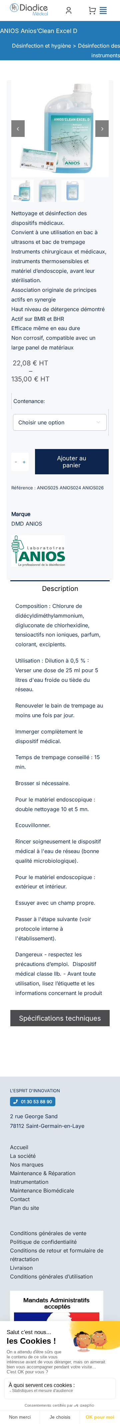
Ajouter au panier (71, 462)
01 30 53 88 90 (36, 1101)
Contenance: (29, 401)
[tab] (60, 588)
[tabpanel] (60, 803)
